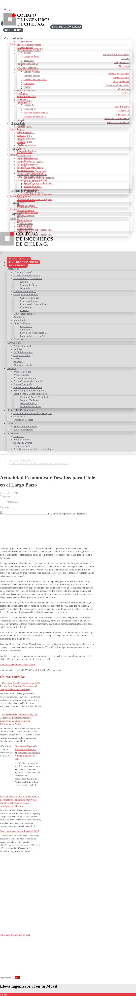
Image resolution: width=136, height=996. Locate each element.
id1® (17, 978)
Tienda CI (11, 891)
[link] (20, 239)
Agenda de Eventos (16, 894)
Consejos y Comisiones (17, 868)
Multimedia (12, 921)
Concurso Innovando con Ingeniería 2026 (19, 831)
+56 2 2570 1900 (8, 940)
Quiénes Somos (14, 865)
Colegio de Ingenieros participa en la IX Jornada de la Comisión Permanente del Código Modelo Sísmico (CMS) (20, 686)
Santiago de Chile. (8, 949)
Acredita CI (12, 871)
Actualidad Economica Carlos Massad (17, 664)
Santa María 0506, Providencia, (15, 946)
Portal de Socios (14, 900)
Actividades (12, 917)
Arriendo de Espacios (17, 897)
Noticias (10, 914)
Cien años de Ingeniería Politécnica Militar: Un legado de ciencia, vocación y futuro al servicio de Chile (27, 752)
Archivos (13, 460)
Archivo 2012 (26, 460)
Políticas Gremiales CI (17, 874)
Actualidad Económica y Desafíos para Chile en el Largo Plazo (38, 463)
